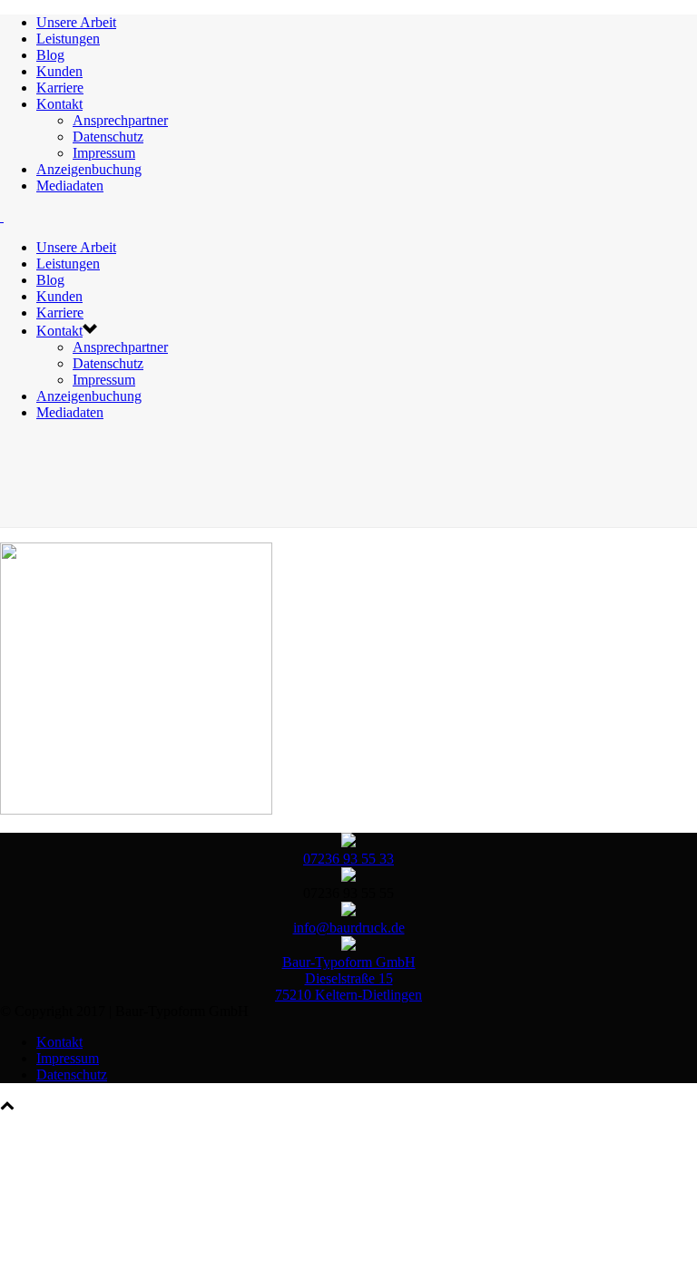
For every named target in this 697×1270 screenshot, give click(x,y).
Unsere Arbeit (76, 22)
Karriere (59, 87)
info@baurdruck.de (349, 927)
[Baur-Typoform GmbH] (2, 216)
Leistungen (68, 38)
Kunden (59, 71)
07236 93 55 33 (348, 858)
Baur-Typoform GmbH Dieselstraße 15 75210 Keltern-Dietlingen (348, 978)
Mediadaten (69, 185)
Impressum (104, 153)
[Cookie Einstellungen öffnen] (136, 1247)
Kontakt (59, 104)
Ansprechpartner (120, 120)
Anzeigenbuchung (89, 169)
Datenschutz (108, 136)
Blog (50, 55)
